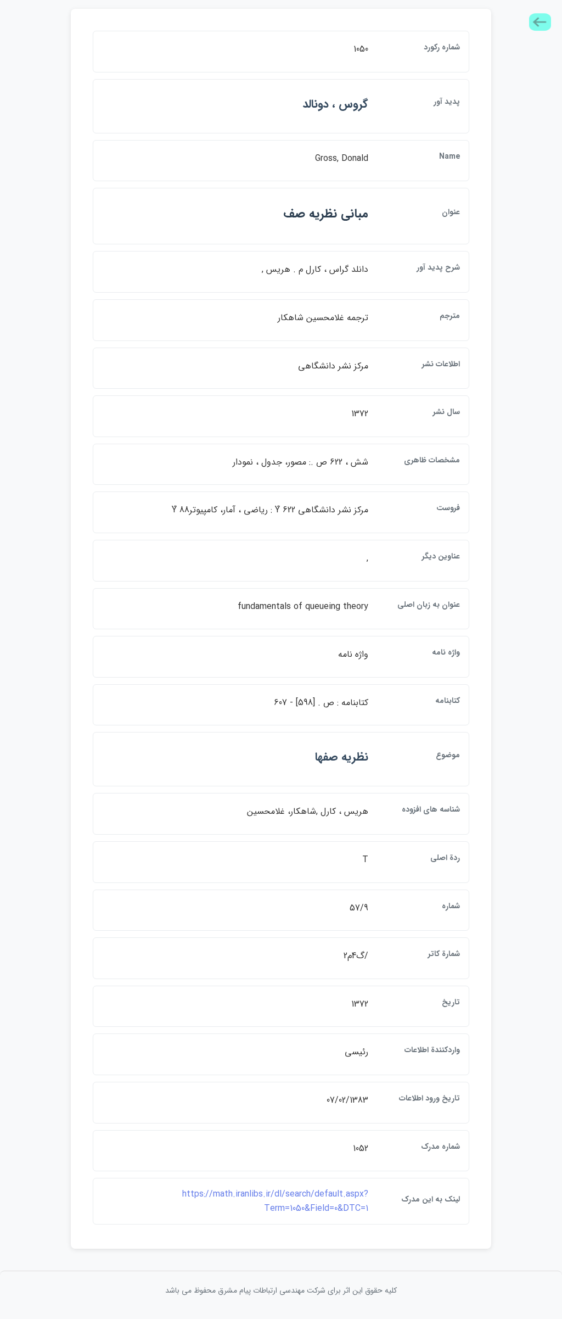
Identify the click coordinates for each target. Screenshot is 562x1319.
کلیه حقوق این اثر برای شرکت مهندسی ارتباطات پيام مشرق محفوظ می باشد (281, 1290)
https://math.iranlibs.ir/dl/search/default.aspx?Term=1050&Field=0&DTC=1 (275, 1201)
